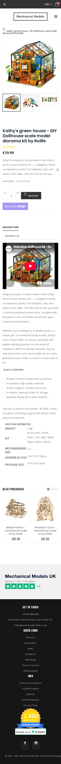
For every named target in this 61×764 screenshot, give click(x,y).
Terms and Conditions (30, 682)
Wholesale (30, 659)
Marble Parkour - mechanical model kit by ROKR (16, 531)
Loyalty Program (30, 688)
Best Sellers (30, 642)
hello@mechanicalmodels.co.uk (30, 625)
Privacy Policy (30, 705)
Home (4, 29)
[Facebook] (25, 745)
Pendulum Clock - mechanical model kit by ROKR (45, 531)
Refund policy (31, 670)
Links (47, 4)
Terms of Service (30, 665)
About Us (30, 637)
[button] (48, 489)
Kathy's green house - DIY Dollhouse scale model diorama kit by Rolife (30, 136)
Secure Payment (30, 699)
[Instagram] (36, 745)
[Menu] (55, 16)
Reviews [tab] (12, 236)
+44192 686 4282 (30, 614)
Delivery (30, 694)
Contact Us (30, 654)
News (30, 648)
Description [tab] (10, 227)
